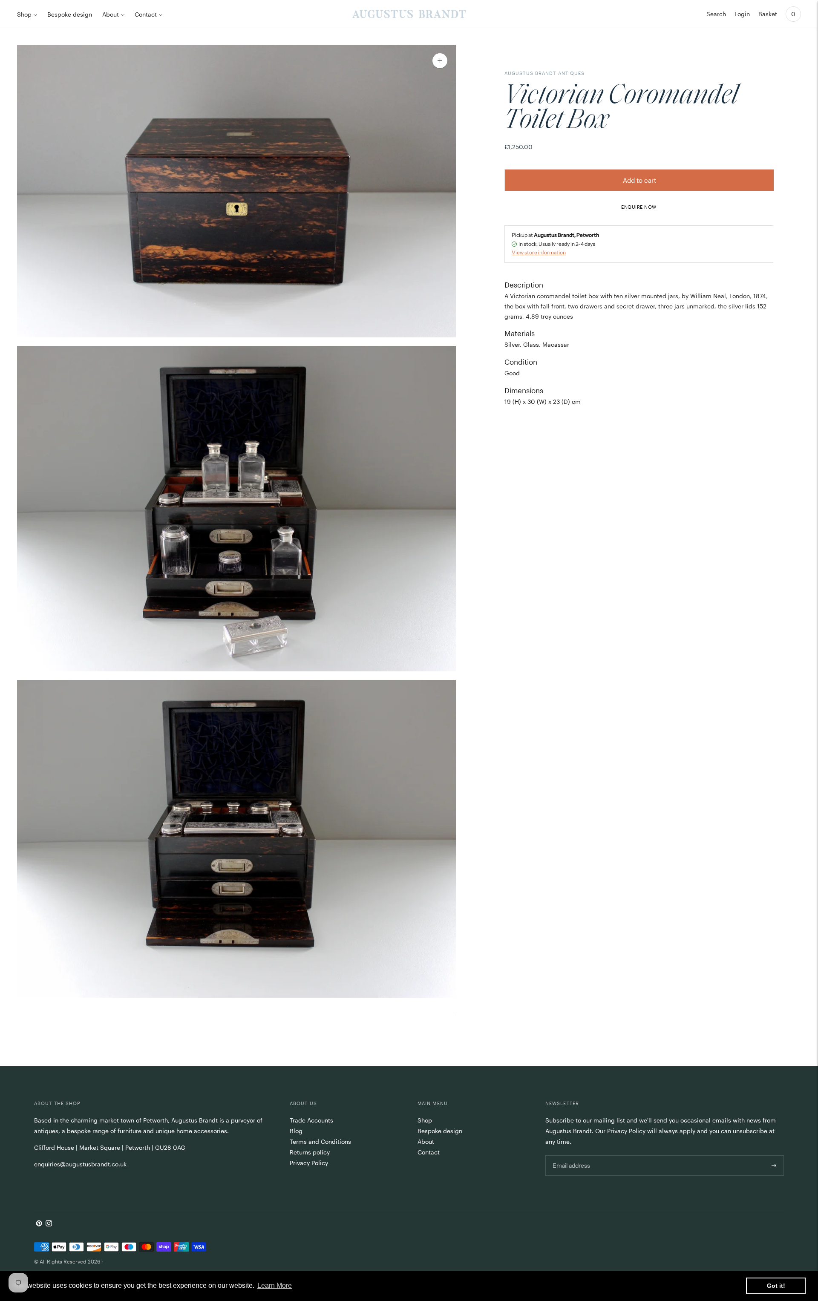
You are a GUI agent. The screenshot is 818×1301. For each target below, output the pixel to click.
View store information (539, 252)
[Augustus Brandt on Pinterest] (39, 1224)
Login (742, 13)
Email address (571, 1155)
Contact (146, 14)
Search (716, 13)
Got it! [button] (776, 1285)
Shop (24, 14)
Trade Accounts (311, 1120)
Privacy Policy (309, 1162)
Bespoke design (69, 14)
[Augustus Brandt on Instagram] (49, 1224)
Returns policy (310, 1152)
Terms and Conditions (320, 1141)
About (110, 14)
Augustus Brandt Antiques (544, 73)
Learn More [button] (274, 1285)
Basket (767, 13)
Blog (296, 1130)
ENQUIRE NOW (639, 207)
